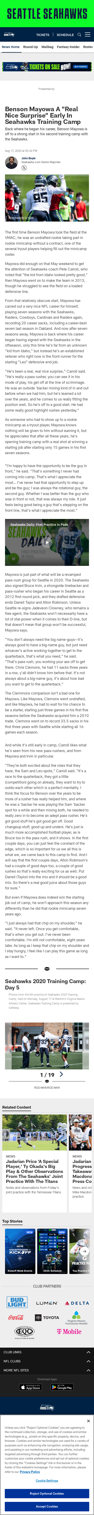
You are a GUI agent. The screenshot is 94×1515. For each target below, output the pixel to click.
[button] (47, 542)
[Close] (89, 1421)
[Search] (79, 34)
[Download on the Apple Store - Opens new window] (30, 1388)
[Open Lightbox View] (47, 1056)
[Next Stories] (84, 1251)
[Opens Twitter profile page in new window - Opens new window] (24, 168)
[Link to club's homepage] (9, 32)
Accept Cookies (47, 1506)
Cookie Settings (47, 1480)
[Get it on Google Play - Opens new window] (61, 1389)
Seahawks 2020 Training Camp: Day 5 (45, 984)
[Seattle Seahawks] (47, 1408)
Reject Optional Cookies (47, 1493)
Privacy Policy (30, 1472)
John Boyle (28, 158)
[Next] (61, 1074)
